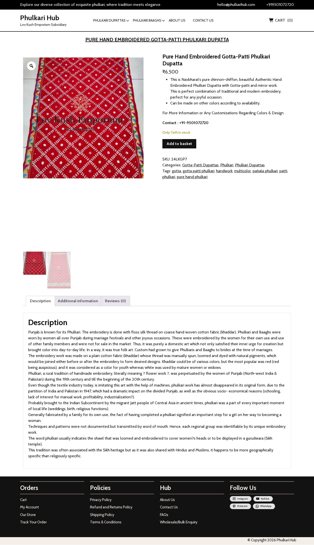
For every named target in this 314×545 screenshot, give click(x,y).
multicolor (242, 171)
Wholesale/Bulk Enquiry (178, 522)
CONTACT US (203, 20)
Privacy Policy (101, 500)
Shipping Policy (102, 515)
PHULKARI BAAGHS (147, 20)
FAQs (164, 515)
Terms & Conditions (105, 522)
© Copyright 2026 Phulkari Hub (272, 540)
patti (283, 171)
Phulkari (226, 165)
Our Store (28, 515)
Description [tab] (40, 301)
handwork (224, 171)
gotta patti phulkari (198, 171)
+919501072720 (280, 4)
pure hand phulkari (192, 176)
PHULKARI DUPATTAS (109, 20)
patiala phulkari (265, 171)
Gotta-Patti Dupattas (200, 165)
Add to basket (179, 143)
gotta (176, 171)
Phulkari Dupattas (250, 165)
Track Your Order (33, 522)
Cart (23, 500)
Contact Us (169, 507)
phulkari (168, 176)
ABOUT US (177, 20)
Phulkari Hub (39, 18)
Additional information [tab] (78, 301)
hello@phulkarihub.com (236, 4)
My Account (29, 507)
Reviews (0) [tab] (115, 301)
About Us (167, 500)
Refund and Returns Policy (111, 507)
